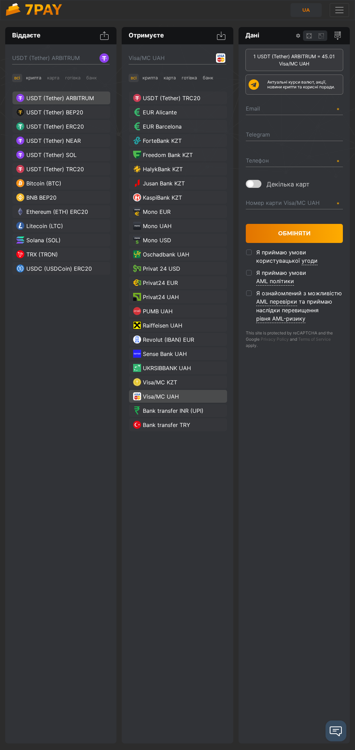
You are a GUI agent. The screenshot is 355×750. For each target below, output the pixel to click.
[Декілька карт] (253, 184)
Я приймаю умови (281, 277)
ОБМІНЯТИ (294, 233)
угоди (310, 260)
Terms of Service (314, 339)
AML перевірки (276, 301)
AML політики (275, 281)
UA (306, 10)
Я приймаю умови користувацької (287, 256)
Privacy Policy (275, 339)
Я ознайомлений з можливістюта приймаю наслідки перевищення (299, 306)
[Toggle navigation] (339, 10)
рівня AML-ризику (280, 318)
